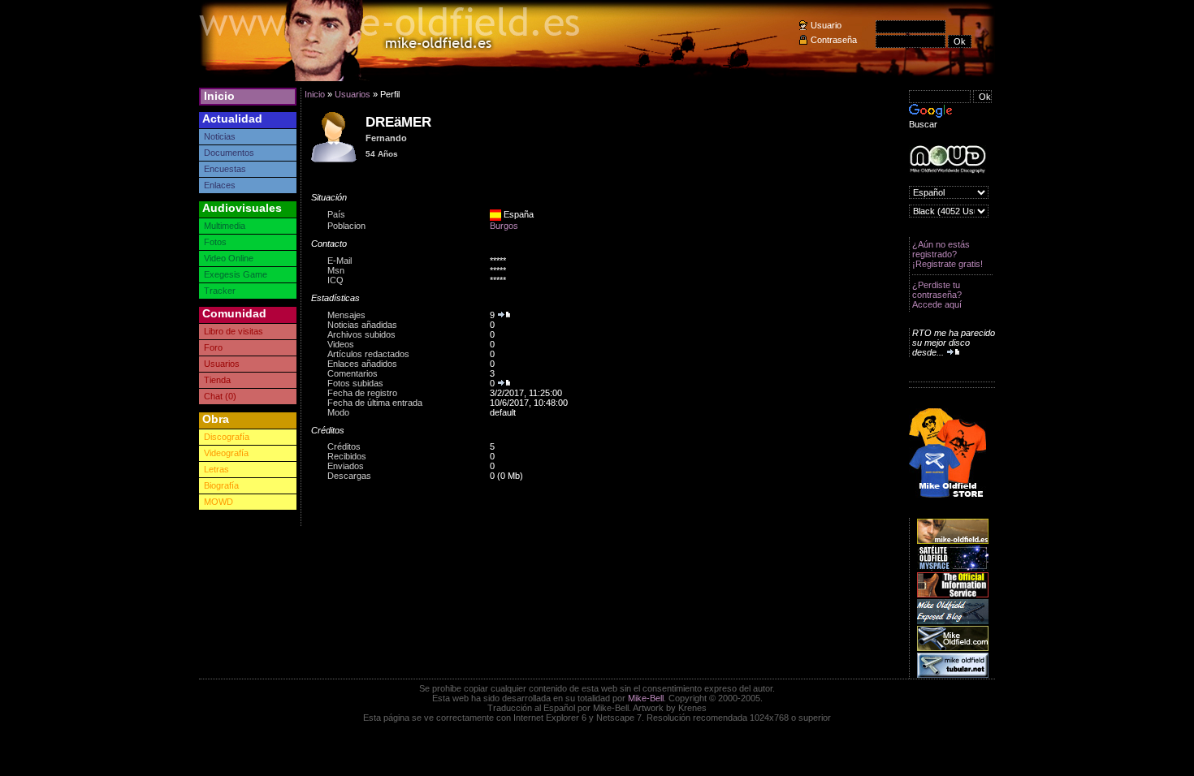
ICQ (335, 280)
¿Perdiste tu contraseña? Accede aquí (937, 294)
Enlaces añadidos (362, 364)
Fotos (215, 242)
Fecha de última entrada (374, 402)
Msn (335, 270)
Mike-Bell (646, 698)
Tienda (217, 380)
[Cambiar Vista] (334, 161)
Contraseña (834, 40)
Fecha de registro (362, 393)
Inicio (219, 95)
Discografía (226, 437)
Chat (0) (220, 396)
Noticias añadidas (362, 325)
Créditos (344, 446)
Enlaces (220, 185)
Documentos (229, 152)
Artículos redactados (368, 354)
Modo (338, 412)
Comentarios (352, 373)
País (336, 214)
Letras (216, 469)
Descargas (349, 476)
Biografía (221, 485)
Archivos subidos (361, 334)
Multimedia (224, 226)
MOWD (218, 502)
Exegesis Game (235, 274)
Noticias (220, 136)
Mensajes (346, 315)
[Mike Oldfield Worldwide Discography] (947, 159)
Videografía (226, 453)
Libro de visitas (233, 331)
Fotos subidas (355, 383)
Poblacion (346, 226)
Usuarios (222, 364)
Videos (340, 344)
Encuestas (225, 169)
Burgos (504, 226)
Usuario (826, 25)
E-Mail (339, 260)
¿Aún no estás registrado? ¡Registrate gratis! (947, 254)
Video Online (228, 258)
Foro (213, 347)
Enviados (345, 466)
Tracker (220, 290)
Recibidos (346, 456)
